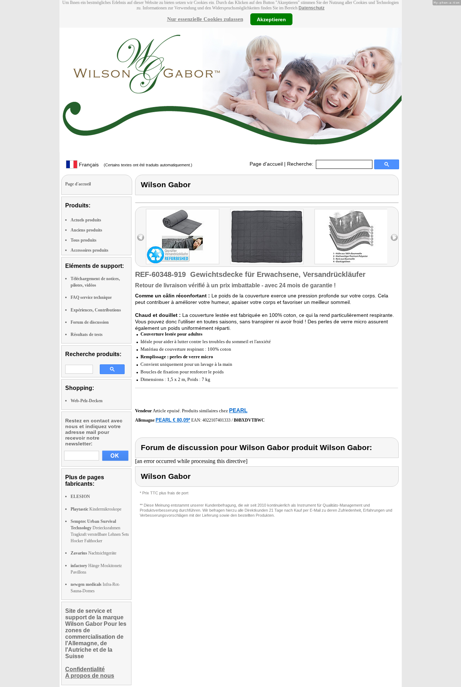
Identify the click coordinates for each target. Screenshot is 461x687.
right (394, 237)
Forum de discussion (90, 322)
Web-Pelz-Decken (87, 400)
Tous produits (84, 240)
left (140, 237)
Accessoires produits (89, 250)
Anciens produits (86, 230)
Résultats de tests (87, 334)
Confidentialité (85, 669)
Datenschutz (312, 7)
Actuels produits (86, 220)
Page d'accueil (266, 164)
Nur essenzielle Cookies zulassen (205, 19)
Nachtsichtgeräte (93, 553)
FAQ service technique (91, 297)
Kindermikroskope (96, 509)
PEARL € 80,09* (173, 420)
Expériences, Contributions (96, 310)
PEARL (238, 410)
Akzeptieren (271, 19)
